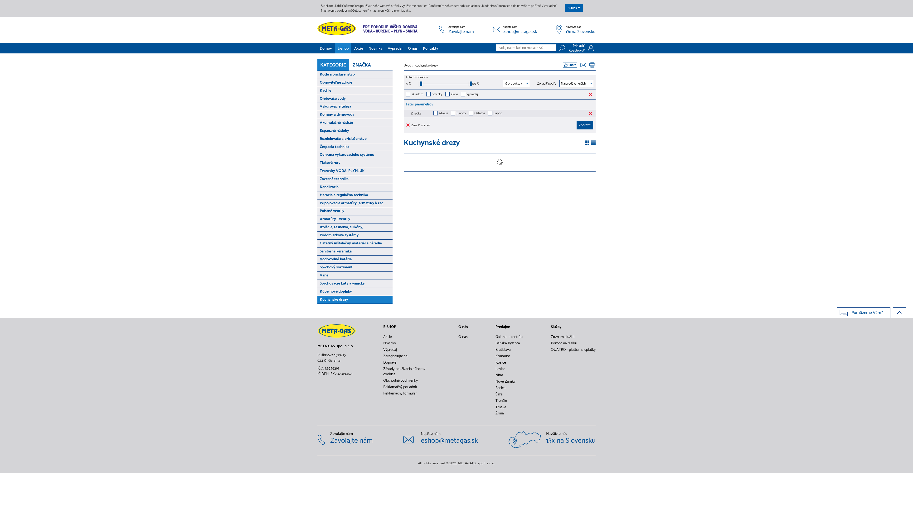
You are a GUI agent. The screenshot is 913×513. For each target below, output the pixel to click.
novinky (437, 94)
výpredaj (472, 94)
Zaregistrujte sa (395, 356)
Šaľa (499, 394)
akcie (454, 94)
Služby (556, 327)
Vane (324, 275)
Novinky (375, 48)
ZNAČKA (362, 65)
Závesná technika (334, 179)
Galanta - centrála (509, 337)
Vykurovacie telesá (335, 106)
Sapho (498, 113)
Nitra (499, 375)
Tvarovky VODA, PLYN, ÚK (342, 171)
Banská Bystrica (507, 343)
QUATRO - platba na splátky (573, 350)
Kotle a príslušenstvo (337, 74)
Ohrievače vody (333, 98)
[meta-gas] (368, 28)
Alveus (443, 113)
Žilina (499, 413)
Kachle (325, 90)
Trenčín (501, 401)
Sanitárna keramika (336, 251)
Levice (500, 369)
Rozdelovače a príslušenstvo (343, 139)
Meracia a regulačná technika (344, 195)
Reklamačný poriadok (400, 387)
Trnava (500, 407)
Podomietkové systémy (339, 235)
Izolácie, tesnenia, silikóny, (341, 227)
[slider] (421, 83)
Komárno (502, 356)
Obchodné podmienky (400, 381)
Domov (326, 48)
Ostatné (479, 113)
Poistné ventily (332, 211)
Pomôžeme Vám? (867, 312)
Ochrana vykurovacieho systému (347, 155)
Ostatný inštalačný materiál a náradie (351, 243)
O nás (413, 48)
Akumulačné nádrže (336, 122)
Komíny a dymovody (337, 114)
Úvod (407, 65)
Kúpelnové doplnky (336, 291)
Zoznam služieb (563, 337)
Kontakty (430, 48)
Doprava (390, 363)
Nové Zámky (505, 382)
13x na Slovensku (581, 32)
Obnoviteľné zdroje (336, 82)
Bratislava (503, 350)
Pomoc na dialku (564, 343)
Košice (500, 363)
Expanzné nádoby (334, 131)
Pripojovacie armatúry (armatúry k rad (352, 203)
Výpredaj (395, 48)
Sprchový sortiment (336, 267)
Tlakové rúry (330, 163)
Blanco (461, 113)
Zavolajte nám (461, 32)
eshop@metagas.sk (520, 32)
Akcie (358, 48)
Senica (500, 388)
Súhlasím (574, 8)
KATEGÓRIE (333, 65)
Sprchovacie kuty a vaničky (342, 283)
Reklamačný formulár (400, 393)
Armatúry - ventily (335, 219)
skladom (417, 94)
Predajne (502, 327)
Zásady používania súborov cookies (404, 372)
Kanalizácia (329, 187)
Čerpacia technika (334, 147)
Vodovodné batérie (336, 259)
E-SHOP (389, 327)
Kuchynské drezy (334, 299)
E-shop (343, 48)
